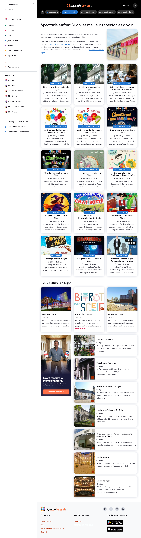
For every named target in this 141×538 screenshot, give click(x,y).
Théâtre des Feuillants (106, 363)
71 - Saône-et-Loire (16, 107)
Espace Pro (78, 521)
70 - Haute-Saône (15, 101)
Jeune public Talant (88, 12)
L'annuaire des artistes (16, 126)
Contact (44, 532)
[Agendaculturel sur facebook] (111, 509)
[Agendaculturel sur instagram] (117, 509)
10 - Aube (12, 80)
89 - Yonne (12, 112)
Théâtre (11, 31)
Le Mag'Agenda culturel (16, 121)
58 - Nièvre (12, 96)
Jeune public (13, 41)
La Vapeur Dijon (115, 314)
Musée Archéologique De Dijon (110, 410)
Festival (11, 35)
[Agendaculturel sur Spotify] (123, 509)
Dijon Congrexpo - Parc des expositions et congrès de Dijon (115, 435)
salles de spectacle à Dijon (60, 44)
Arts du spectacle (15, 51)
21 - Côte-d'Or (14, 19)
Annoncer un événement (83, 525)
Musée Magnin (103, 457)
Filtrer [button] (9, 10)
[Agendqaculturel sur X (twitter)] (105, 509)
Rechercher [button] (11, 5)
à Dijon (56, 88)
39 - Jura (11, 85)
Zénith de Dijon (49, 314)
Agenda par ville (13, 67)
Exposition (12, 56)
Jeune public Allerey (125, 12)
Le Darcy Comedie (105, 339)
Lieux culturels (12, 62)
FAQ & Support (46, 521)
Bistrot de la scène (83, 314)
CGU (42, 525)
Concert (11, 25)
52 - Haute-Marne (15, 91)
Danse (10, 46)
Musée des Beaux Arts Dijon (109, 386)
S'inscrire (125, 5)
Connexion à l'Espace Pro (17, 132)
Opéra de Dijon (103, 480)
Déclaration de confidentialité (52, 528)
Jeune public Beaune (106, 12)
